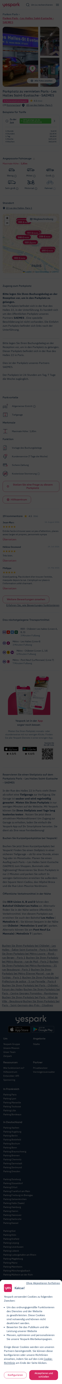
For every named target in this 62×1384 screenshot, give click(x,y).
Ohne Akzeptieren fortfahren (43, 1283)
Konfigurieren (15, 1375)
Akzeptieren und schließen (44, 1375)
